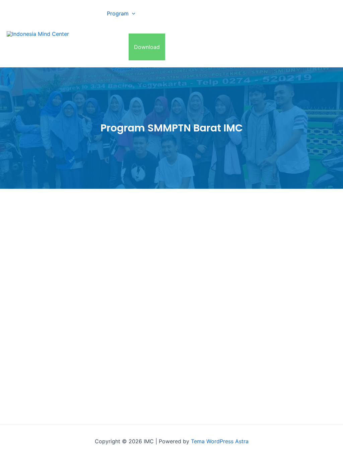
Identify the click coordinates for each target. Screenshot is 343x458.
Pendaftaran (242, 13)
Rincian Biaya (199, 13)
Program (118, 13)
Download (147, 47)
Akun (117, 47)
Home (88, 13)
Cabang (156, 13)
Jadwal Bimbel (287, 13)
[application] (132, 13)
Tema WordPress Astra (220, 441)
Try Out (90, 47)
